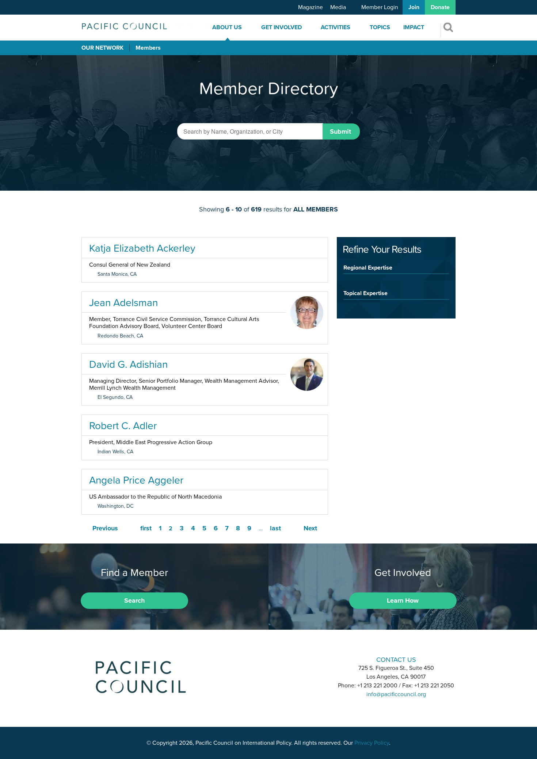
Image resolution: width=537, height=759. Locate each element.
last (275, 528)
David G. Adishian (128, 364)
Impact (413, 27)
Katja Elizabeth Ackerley (142, 248)
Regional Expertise (367, 267)
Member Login (379, 7)
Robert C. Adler (123, 425)
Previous (105, 528)
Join (413, 7)
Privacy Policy (371, 743)
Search (134, 600)
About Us (227, 27)
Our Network (102, 48)
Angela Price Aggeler (136, 480)
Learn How (403, 600)
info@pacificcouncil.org (396, 694)
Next (310, 528)
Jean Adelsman (123, 302)
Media (338, 7)
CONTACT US (396, 659)
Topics (380, 27)
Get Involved (281, 27)
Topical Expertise (365, 293)
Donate (440, 7)
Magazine (310, 7)
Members (148, 48)
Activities (335, 27)
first (146, 528)
